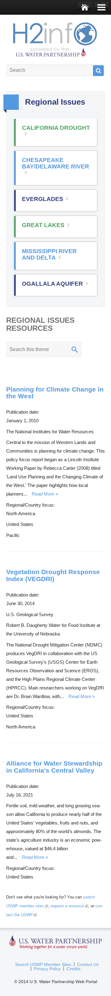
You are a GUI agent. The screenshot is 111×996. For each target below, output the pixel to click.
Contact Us (88, 964)
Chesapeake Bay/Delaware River (55, 163)
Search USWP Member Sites (43, 964)
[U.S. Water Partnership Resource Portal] (55, 38)
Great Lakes (43, 225)
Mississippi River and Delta (49, 254)
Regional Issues (11, 102)
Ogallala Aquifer (52, 283)
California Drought (56, 128)
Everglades (42, 199)
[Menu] (101, 7)
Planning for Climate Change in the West (55, 393)
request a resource (69, 906)
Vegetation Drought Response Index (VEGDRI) (53, 575)
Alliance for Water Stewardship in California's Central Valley (54, 767)
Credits (73, 968)
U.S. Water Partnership (55, 942)
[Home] (85, 7)
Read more (43, 493)
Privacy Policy (47, 968)
